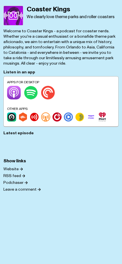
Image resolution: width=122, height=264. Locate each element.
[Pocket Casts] (48, 92)
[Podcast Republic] (68, 117)
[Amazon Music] (91, 117)
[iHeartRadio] (102, 117)
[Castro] (11, 117)
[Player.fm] (57, 117)
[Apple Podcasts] (14, 92)
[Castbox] (23, 117)
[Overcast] (45, 117)
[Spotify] (31, 92)
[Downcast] (34, 117)
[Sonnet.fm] (79, 117)
